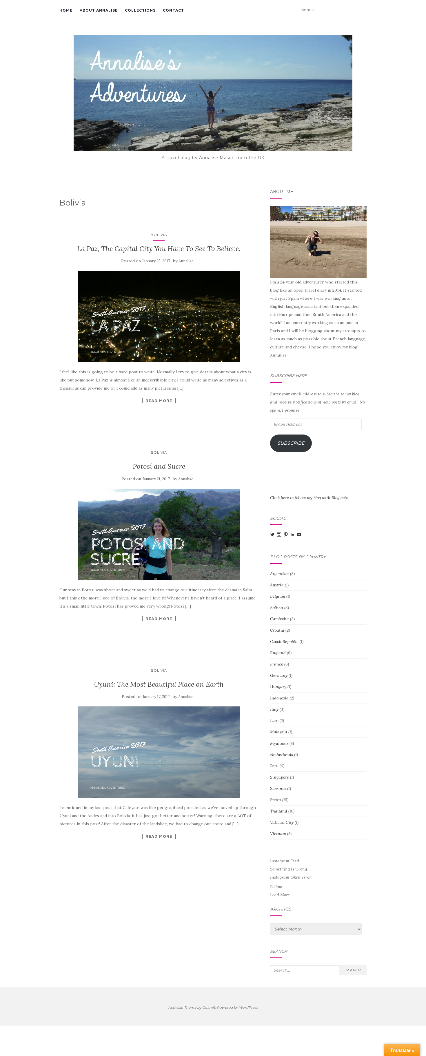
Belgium (277, 596)
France (276, 664)
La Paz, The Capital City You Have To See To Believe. (159, 248)
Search (353, 970)
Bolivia (159, 234)
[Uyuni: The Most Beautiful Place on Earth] (158, 752)
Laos (274, 720)
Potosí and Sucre (159, 466)
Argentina (279, 573)
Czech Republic (284, 641)
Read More (158, 400)
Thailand (278, 811)
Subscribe (291, 443)
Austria (277, 585)
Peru (274, 765)
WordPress (248, 1007)
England (278, 652)
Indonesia (279, 698)
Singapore (279, 777)
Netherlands (281, 754)
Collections (140, 10)
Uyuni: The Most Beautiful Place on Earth (159, 684)
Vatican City (282, 822)
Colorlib (209, 1007)
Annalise (186, 261)
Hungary (278, 686)
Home (65, 10)
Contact (173, 10)
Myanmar (279, 743)
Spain (275, 799)
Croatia (277, 630)
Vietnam (278, 833)
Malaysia (278, 732)
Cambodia (279, 618)
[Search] (363, 10)
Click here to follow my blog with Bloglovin (309, 497)
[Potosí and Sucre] (158, 534)
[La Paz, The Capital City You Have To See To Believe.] (158, 316)
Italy (274, 709)
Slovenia (278, 788)
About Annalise (99, 10)
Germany (278, 675)
